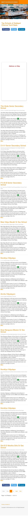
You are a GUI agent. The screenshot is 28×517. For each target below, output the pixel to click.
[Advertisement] (14, 45)
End (20, 491)
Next (17, 491)
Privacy (2, 504)
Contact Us (7, 504)
